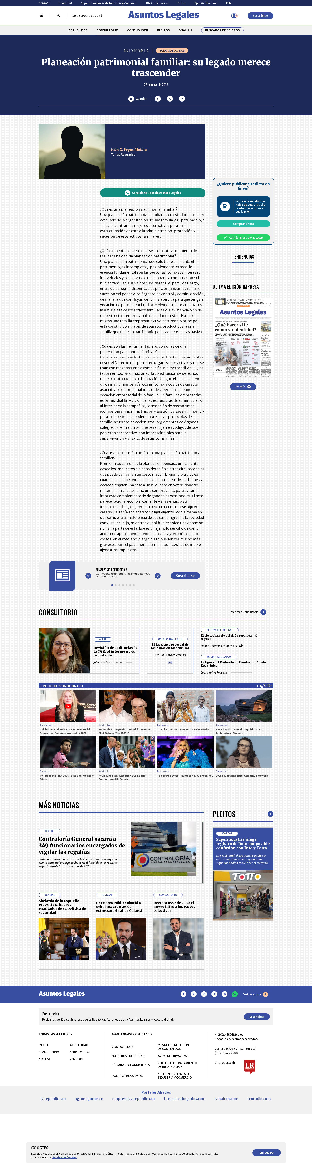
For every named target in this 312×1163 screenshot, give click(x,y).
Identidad (65, 3)
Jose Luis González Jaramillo (170, 655)
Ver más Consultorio (245, 612)
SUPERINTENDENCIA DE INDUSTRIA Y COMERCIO (175, 1075)
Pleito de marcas (157, 3)
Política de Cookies (64, 1157)
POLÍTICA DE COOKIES (127, 1075)
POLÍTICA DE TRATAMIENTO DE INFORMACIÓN (177, 1064)
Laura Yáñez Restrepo (214, 672)
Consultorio (58, 612)
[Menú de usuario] (234, 16)
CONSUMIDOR (137, 30)
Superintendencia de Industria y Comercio (109, 3)
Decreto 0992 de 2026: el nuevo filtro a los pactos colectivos (174, 907)
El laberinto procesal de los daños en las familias (170, 646)
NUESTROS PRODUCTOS (128, 1056)
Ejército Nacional (206, 3)
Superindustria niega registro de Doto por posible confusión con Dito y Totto (243, 843)
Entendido (267, 1152)
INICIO (43, 1045)
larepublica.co (53, 1098)
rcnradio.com (259, 1098)
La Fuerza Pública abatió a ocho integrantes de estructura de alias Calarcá (119, 907)
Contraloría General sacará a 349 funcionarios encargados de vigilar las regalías (82, 845)
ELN (228, 3)
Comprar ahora (243, 224)
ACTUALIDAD (78, 30)
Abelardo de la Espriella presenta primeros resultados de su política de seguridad (62, 907)
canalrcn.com (226, 1098)
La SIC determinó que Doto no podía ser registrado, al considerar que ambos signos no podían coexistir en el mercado (242, 859)
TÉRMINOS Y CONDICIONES (131, 1065)
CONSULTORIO (107, 30)
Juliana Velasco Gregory (108, 662)
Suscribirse (260, 15)
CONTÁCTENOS (122, 1047)
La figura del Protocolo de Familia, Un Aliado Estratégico (233, 664)
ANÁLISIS (185, 30)
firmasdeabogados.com (184, 1098)
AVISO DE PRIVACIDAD (173, 1056)
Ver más (240, 386)
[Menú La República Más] (41, 15)
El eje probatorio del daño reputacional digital (229, 637)
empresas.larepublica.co (133, 1098)
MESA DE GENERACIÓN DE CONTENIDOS (173, 1046)
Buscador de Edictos (222, 30)
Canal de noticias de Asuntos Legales (156, 193)
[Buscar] (58, 15)
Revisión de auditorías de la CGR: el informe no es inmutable (116, 651)
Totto (182, 3)
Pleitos (224, 813)
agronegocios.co (89, 1098)
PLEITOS (163, 30)
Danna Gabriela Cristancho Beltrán (222, 646)
